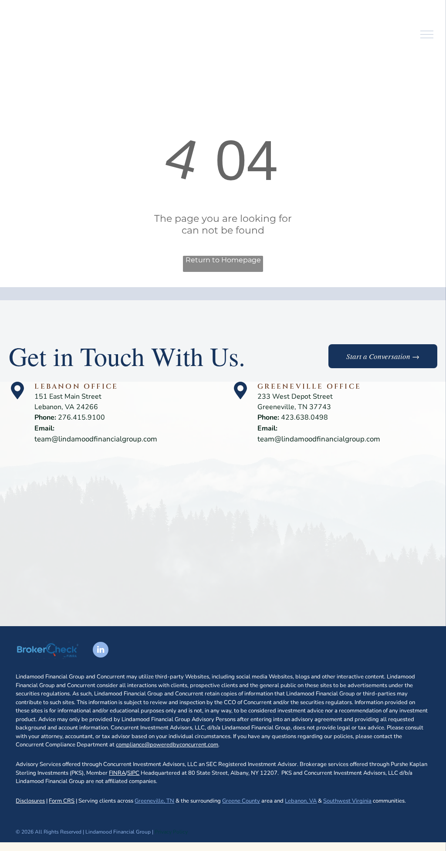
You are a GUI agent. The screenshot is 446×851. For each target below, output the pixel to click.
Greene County (241, 801)
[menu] (427, 34)
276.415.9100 (81, 417)
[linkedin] (100, 651)
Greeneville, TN (154, 801)
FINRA (117, 773)
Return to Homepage (223, 260)
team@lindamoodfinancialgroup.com (95, 439)
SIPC (133, 773)
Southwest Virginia (347, 801)
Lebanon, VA (301, 801)
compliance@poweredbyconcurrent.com (167, 745)
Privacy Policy (171, 831)
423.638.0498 (304, 417)
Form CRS (61, 801)
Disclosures (30, 801)
